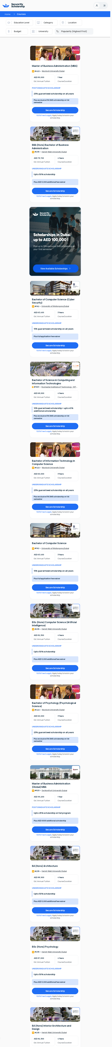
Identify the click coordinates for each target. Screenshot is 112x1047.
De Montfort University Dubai (54, 790)
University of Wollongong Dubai (55, 306)
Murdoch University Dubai (53, 71)
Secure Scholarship (55, 110)
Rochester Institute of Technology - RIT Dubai (58, 387)
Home (7, 14)
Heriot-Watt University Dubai (54, 152)
